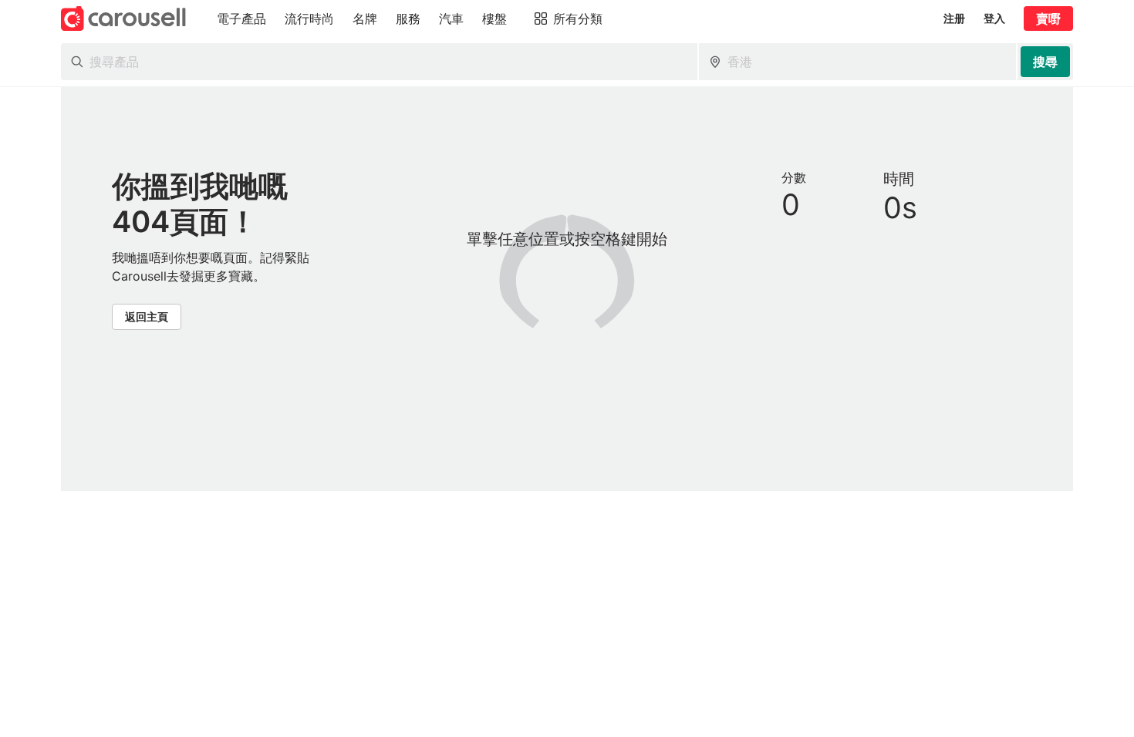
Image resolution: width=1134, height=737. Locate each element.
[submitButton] (1045, 61)
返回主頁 (146, 316)
